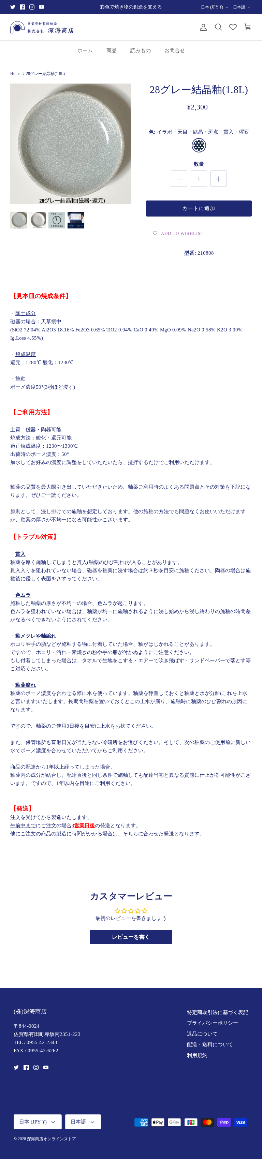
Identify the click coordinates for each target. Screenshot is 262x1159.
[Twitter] (12, 7)
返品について (202, 1034)
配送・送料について (210, 1044)
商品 (111, 50)
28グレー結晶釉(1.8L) (45, 73)
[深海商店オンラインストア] (41, 27)
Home (15, 73)
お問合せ (174, 50)
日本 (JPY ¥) (212, 7)
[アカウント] (201, 27)
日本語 (239, 7)
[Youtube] (41, 7)
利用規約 (197, 1055)
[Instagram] (31, 7)
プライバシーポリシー (212, 1023)
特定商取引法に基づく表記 (217, 1012)
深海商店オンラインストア (51, 1138)
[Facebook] (22, 7)
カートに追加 (198, 208)
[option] (70, 144)
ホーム (85, 50)
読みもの (140, 50)
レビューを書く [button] (131, 937)
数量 (199, 164)
